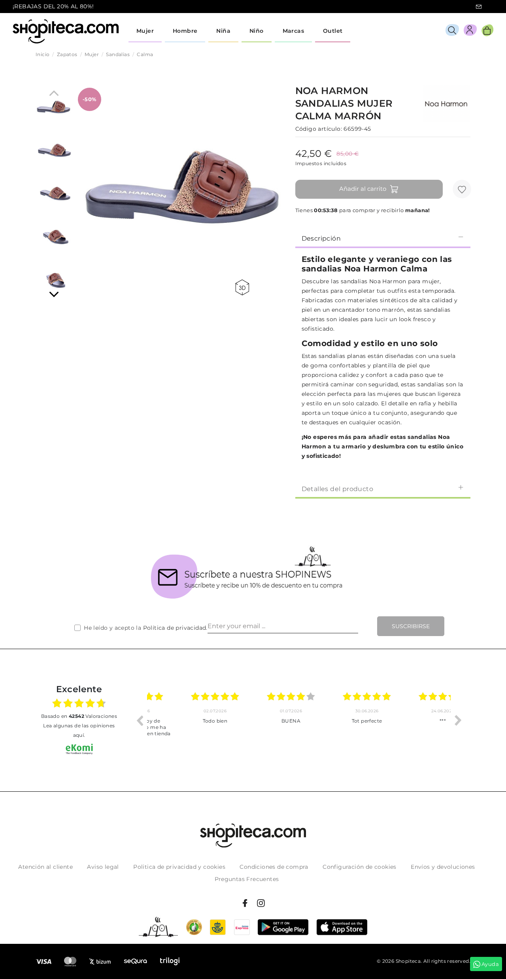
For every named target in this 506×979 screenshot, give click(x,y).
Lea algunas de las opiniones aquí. (79, 730)
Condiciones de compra (274, 866)
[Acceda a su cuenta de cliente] (470, 31)
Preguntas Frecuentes (247, 879)
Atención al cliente (45, 866)
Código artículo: (318, 128)
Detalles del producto (337, 489)
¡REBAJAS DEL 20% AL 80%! (53, 6)
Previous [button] (139, 720)
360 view (243, 287)
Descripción (321, 238)
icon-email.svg (479, 7)
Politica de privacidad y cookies (179, 866)
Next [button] (458, 720)
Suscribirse (411, 626)
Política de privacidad (174, 627)
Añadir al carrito (362, 188)
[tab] (382, 238)
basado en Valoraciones (79, 716)
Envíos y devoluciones (443, 866)
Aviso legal (103, 866)
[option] (185, 720)
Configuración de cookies (359, 866)
